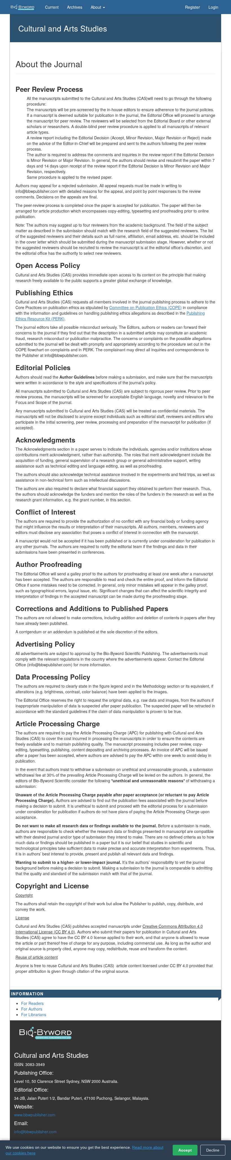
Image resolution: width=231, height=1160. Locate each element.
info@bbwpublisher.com (35, 1131)
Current (52, 7)
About (96, 7)
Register (192, 7)
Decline (212, 1150)
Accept (185, 1150)
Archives (74, 7)
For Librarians (33, 1014)
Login (213, 7)
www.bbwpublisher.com (34, 1114)
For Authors (31, 1009)
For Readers (32, 1003)
